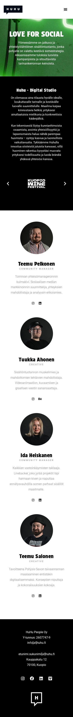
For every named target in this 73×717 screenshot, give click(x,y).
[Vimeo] (50, 678)
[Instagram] (33, 303)
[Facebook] (32, 678)
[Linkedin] (40, 303)
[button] (65, 9)
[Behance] (40, 399)
